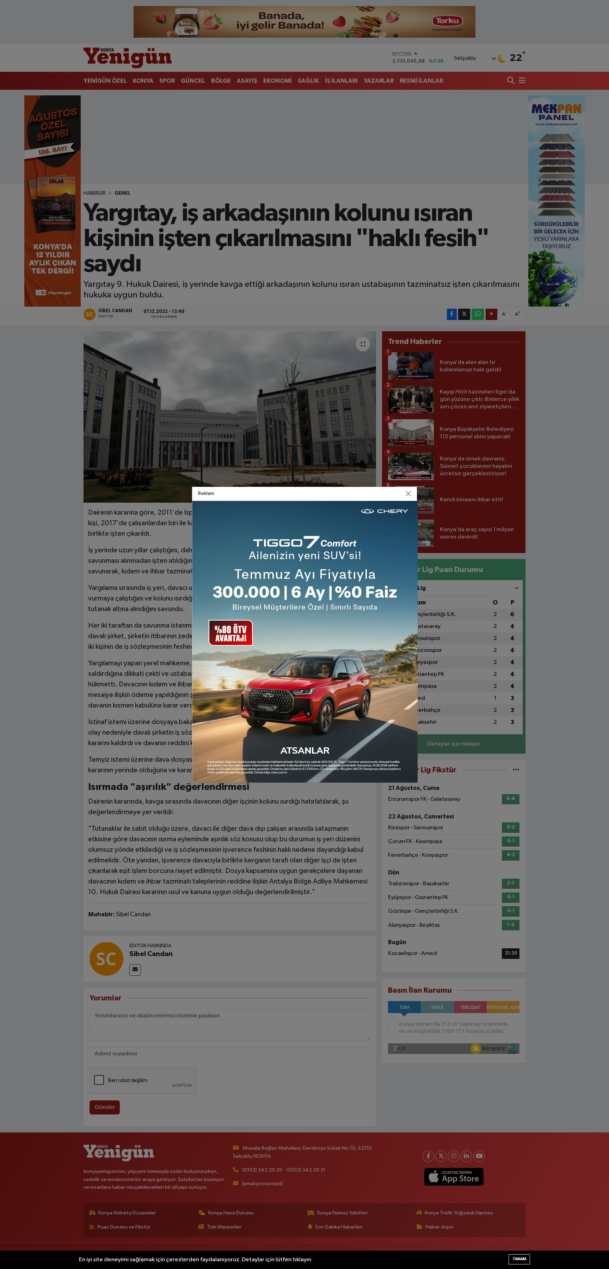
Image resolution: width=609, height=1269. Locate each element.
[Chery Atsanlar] (305, 642)
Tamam (519, 1259)
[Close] (408, 493)
